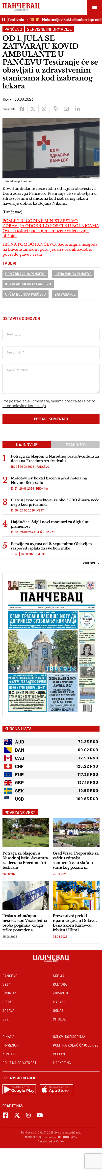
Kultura (60, 984)
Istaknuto (75, 444)
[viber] (55, 109)
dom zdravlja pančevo (25, 274)
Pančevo (13, 29)
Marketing (62, 1063)
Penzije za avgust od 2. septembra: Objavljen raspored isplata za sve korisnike (51, 546)
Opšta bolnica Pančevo (25, 294)
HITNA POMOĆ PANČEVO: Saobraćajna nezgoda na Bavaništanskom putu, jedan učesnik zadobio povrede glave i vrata (49, 249)
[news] (25, 832)
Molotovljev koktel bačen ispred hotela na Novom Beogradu (49, 480)
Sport (7, 1002)
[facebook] (21, 109)
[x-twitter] (17, 1115)
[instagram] (28, 1115)
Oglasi (58, 1011)
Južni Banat (46, 532)
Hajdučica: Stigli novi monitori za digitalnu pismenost (50, 524)
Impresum (10, 1045)
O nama (8, 1037)
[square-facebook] (5, 1115)
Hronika (42, 488)
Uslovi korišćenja (69, 1037)
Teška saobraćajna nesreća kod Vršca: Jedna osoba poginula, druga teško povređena (24, 922)
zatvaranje (65, 294)
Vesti (41, 510)
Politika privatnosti (19, 1063)
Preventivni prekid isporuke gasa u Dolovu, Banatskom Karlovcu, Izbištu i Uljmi (75, 922)
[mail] (66, 109)
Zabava (8, 1011)
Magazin (60, 1002)
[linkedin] (77, 109)
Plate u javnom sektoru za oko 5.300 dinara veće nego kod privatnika (55, 502)
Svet (6, 1019)
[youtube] (40, 1115)
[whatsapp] (44, 109)
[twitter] (32, 109)
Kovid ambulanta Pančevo (28, 284)
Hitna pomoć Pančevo (73, 274)
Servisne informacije (49, 29)
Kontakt (9, 1054)
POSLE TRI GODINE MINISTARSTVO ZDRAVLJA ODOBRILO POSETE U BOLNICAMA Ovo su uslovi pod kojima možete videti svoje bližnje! (50, 228)
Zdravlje (61, 993)
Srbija (58, 976)
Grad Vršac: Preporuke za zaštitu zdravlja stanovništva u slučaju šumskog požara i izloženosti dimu (76, 860)
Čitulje (59, 1019)
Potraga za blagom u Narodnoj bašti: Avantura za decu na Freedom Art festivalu (55, 458)
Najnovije (27, 444)
